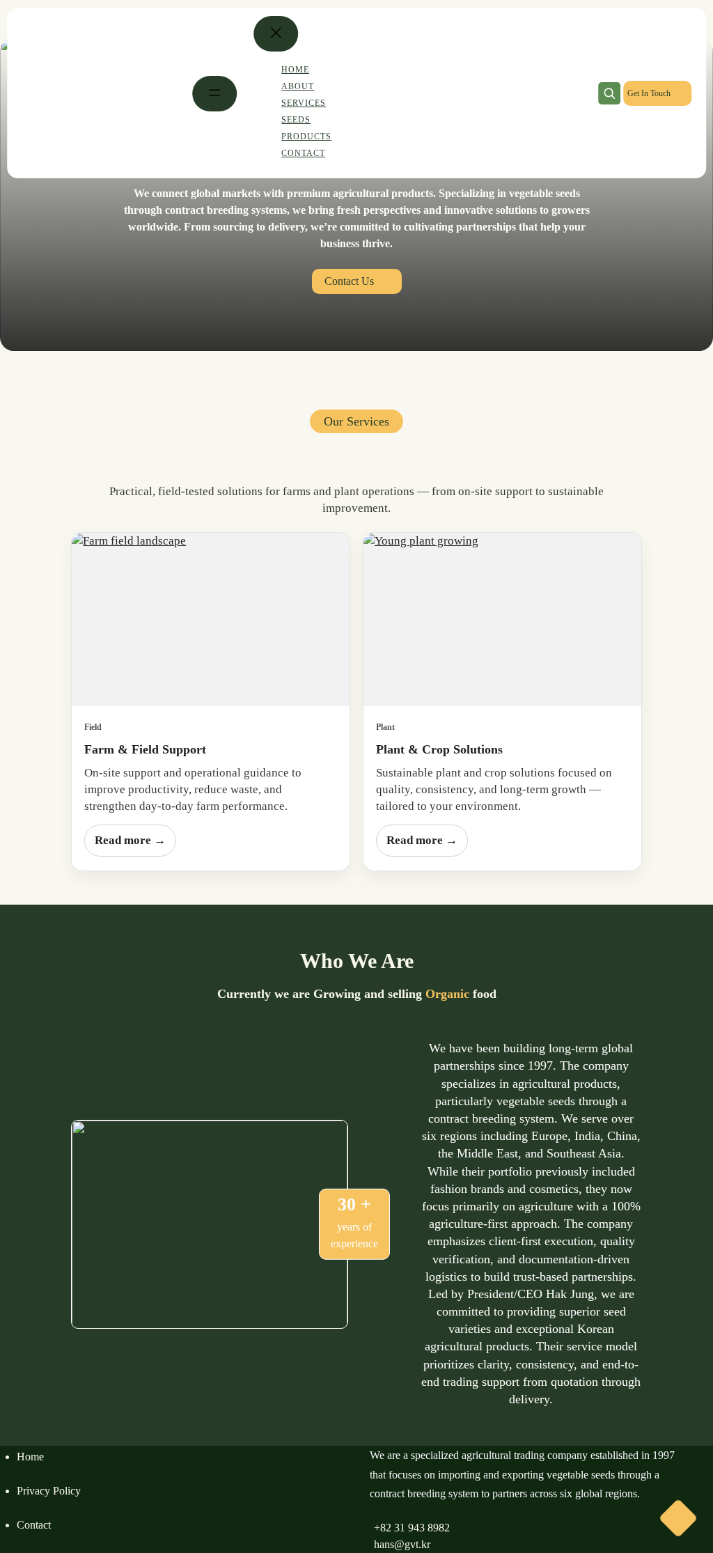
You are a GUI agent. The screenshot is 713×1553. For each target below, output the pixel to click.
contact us (349, 281)
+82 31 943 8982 (412, 1528)
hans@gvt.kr (402, 1544)
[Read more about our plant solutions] (502, 619)
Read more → (130, 840)
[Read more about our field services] (211, 619)
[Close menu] (275, 34)
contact (34, 1525)
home (30, 1456)
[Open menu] (214, 93)
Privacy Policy (49, 1491)
